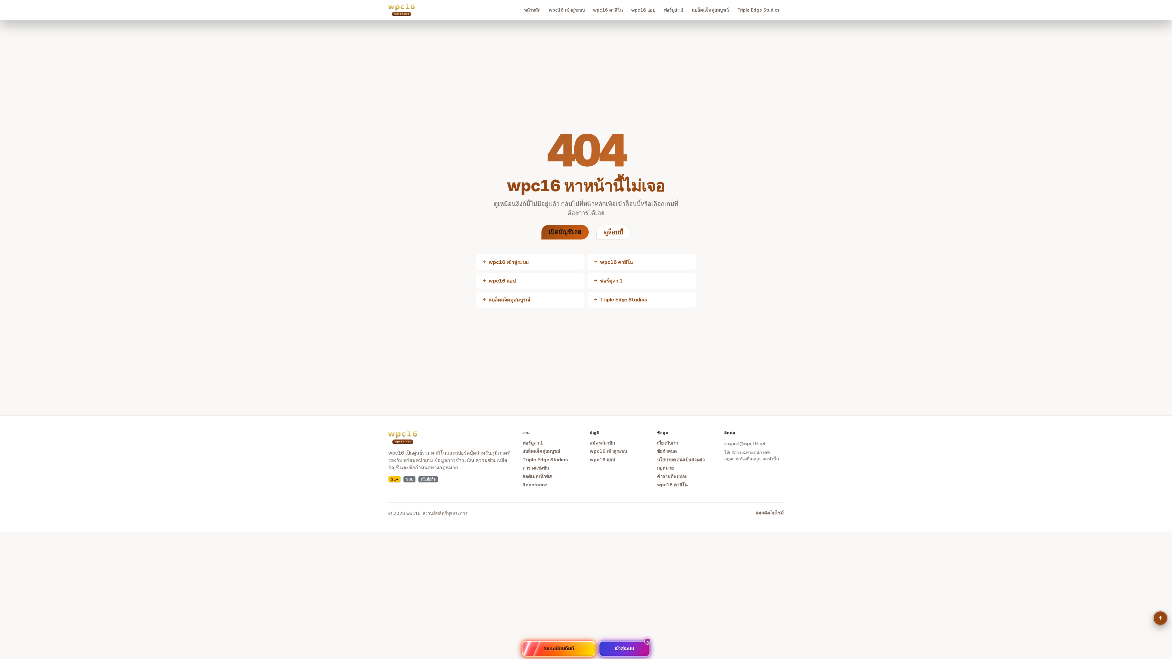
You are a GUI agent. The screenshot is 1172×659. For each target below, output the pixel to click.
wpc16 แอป (643, 10)
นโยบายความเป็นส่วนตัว (681, 460)
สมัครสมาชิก (602, 443)
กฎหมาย (665, 468)
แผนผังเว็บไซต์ (770, 513)
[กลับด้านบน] (1160, 618)
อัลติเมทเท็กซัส (537, 476)
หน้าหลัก (532, 10)
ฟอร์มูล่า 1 (674, 10)
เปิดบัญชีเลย (565, 232)
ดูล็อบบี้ (613, 232)
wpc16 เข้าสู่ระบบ (567, 10)
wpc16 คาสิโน (608, 10)
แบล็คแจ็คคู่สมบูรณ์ (710, 10)
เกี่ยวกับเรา (667, 443)
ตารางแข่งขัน (536, 468)
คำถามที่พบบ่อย (672, 476)
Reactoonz (535, 485)
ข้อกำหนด (667, 451)
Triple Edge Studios (758, 10)
